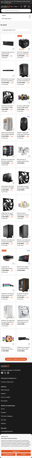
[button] (4, 436)
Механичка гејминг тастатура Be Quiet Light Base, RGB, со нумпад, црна (23, 267)
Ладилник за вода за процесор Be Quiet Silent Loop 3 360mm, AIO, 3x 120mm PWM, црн (23, 348)
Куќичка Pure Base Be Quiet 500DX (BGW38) (7, 133)
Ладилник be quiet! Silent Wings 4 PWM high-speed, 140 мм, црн (23, 187)
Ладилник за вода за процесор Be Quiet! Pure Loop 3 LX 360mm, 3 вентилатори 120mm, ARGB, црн (8, 294)
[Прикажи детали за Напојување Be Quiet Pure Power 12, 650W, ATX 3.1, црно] (8, 178)
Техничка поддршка (6, 416)
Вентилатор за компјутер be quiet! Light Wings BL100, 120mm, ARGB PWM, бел (23, 214)
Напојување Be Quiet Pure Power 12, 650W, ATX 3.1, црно (7, 187)
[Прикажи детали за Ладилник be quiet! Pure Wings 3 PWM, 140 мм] (8, 97)
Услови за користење (7, 382)
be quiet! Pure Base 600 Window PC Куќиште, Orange (22, 294)
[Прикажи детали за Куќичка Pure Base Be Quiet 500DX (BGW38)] (8, 124)
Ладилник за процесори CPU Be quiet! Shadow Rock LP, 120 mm (8, 267)
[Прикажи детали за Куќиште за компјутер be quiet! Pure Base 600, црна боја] (8, 231)
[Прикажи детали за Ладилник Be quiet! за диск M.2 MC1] (8, 43)
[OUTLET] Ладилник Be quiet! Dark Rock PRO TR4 (23, 53)
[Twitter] (5, 373)
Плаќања (3, 412)
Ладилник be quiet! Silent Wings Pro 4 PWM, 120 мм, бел (23, 321)
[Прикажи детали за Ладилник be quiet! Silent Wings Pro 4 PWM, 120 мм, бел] (24, 312)
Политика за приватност (8, 378)
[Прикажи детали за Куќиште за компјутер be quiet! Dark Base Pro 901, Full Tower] (24, 70)
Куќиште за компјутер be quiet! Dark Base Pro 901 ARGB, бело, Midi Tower (8, 321)
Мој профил (4, 401)
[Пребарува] (3, 11)
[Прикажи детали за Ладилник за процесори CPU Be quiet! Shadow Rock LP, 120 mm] (8, 258)
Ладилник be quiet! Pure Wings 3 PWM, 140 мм (7, 106)
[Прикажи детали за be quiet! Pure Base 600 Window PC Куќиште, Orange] (24, 285)
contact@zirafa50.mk (7, 431)
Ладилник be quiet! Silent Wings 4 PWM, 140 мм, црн (7, 214)
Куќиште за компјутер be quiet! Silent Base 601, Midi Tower (23, 241)
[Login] (29, 6)
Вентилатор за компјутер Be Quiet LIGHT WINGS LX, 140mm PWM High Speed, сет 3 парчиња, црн (8, 348)
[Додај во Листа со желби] (13, 48)
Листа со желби (5, 397)
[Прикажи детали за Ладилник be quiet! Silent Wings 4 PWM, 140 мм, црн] (8, 204)
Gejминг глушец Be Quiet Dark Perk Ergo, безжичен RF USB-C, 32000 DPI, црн (23, 133)
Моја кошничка (5, 390)
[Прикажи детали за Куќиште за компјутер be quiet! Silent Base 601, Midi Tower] (24, 231)
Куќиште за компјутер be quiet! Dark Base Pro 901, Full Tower (24, 80)
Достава (3, 419)
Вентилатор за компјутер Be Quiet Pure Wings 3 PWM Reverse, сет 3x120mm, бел (23, 160)
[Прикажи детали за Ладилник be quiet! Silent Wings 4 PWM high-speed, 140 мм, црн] (24, 178)
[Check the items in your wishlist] (21, 6)
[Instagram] (8, 373)
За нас (3, 408)
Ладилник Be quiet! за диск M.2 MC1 (8, 53)
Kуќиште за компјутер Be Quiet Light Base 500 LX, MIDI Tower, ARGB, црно (8, 160)
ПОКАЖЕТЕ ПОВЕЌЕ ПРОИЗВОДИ (16, 359)
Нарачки (3, 393)
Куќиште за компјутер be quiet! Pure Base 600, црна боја (8, 241)
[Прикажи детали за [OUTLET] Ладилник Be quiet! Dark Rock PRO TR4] (24, 43)
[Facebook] (2, 373)
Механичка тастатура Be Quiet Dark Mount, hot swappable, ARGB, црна (8, 80)
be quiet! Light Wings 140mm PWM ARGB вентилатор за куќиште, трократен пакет (23, 106)
